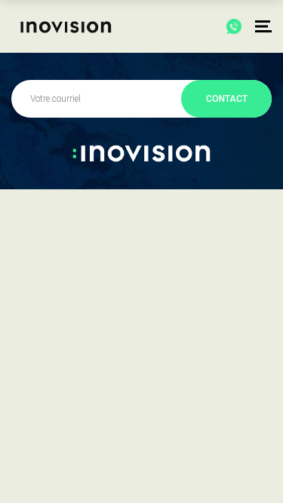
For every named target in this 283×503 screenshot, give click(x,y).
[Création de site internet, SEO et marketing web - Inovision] (63, 26)
